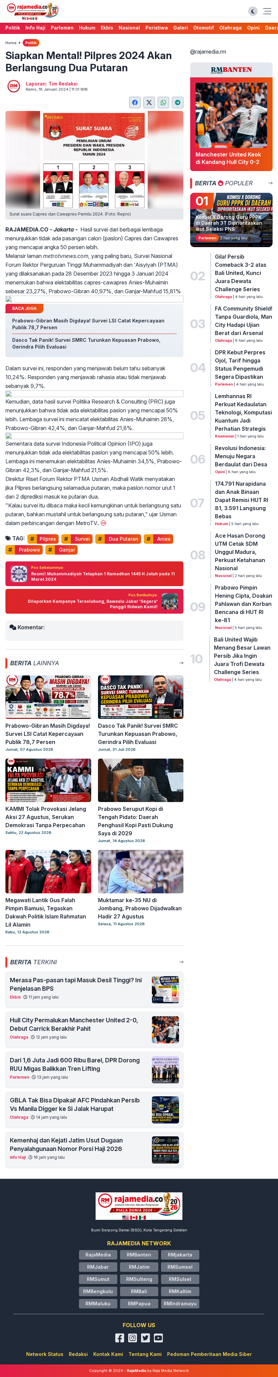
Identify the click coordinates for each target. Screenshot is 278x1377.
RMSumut (98, 1279)
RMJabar (98, 1267)
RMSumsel (180, 1267)
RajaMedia (98, 1255)
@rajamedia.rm (208, 51)
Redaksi (78, 1354)
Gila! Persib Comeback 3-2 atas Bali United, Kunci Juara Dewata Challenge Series (240, 273)
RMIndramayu (180, 1303)
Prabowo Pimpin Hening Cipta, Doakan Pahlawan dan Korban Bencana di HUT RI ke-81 (243, 604)
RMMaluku (98, 1303)
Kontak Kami (108, 1354)
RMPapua (139, 1303)
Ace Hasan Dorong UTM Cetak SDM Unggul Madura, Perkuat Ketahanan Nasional (240, 552)
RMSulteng (139, 1279)
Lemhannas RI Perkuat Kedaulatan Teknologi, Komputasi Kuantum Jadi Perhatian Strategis (243, 412)
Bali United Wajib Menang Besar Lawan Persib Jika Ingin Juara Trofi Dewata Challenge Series (242, 655)
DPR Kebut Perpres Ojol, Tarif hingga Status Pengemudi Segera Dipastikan (240, 364)
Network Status (44, 1354)
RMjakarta (180, 1255)
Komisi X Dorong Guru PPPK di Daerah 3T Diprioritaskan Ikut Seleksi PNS (229, 223)
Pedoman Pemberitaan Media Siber (209, 1354)
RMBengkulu (98, 1291)
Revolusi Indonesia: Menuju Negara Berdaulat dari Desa (241, 456)
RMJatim (139, 1267)
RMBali (139, 1291)
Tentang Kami (145, 1354)
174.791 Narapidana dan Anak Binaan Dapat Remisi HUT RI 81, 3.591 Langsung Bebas (241, 500)
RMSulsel (180, 1279)
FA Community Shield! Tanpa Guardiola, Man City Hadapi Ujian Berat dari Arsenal (243, 320)
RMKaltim (180, 1291)
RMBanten (139, 1255)
